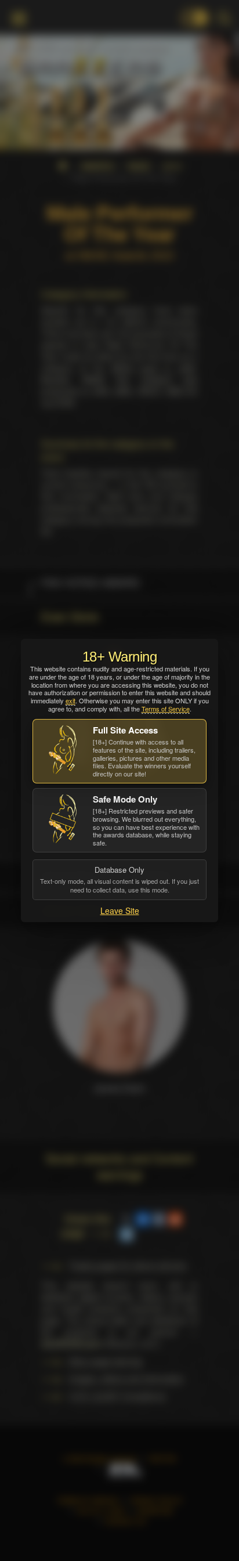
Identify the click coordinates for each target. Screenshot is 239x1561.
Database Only (119, 879)
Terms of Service (166, 708)
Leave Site (119, 910)
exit (70, 700)
